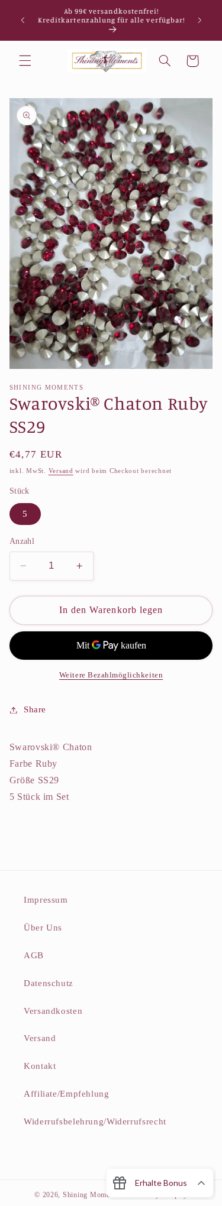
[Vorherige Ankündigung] (22, 20)
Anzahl (22, 541)
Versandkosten (53, 1011)
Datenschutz (48, 983)
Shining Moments (92, 1194)
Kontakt (40, 1066)
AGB (34, 955)
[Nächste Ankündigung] (199, 20)
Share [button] (35, 709)
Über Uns (43, 927)
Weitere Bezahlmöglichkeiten (111, 675)
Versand (61, 471)
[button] (24, 60)
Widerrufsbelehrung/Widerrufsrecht (95, 1121)
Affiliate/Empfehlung (67, 1093)
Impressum (46, 899)
